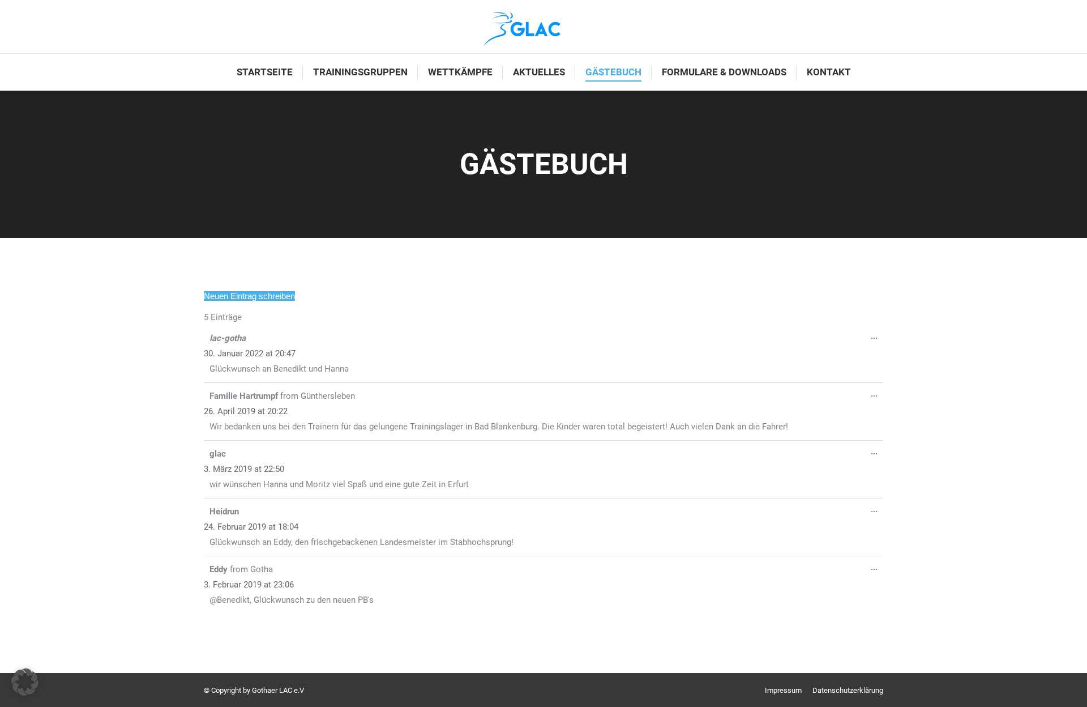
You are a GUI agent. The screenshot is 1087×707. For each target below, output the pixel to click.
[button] (25, 682)
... (877, 338)
